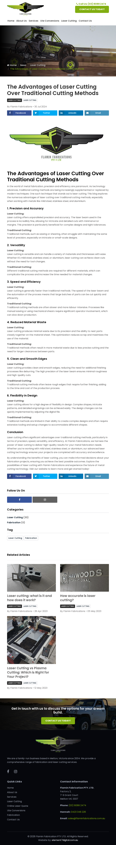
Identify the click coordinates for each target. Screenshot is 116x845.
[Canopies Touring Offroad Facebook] (8, 771)
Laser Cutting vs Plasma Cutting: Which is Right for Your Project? (28, 672)
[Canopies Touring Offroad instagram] (15, 771)
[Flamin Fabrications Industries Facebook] (19, 500)
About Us (21, 20)
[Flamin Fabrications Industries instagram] (45, 500)
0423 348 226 (78, 812)
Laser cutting (29, 100)
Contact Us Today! (58, 720)
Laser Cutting (69, 20)
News (23, 65)
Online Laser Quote (17, 806)
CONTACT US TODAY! (92, 9)
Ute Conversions (49, 20)
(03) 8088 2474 (77, 805)
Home (10, 20)
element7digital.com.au (65, 840)
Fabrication (14, 522)
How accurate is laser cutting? (77, 598)
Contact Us (85, 20)
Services (33, 20)
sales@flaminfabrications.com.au (86, 818)
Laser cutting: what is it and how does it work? (29, 598)
